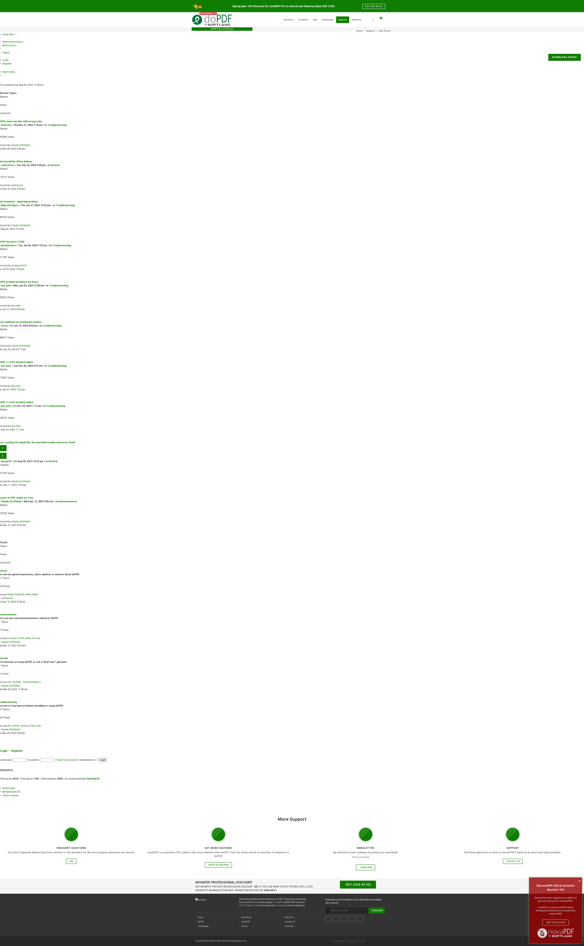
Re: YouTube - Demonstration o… (25, 682)
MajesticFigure (9, 205)
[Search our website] (389, 19)
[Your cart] (379, 19)
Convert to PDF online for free (24, 638)
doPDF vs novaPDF (218, 865)
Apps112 (252, 905)
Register (17, 750)
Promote (289, 926)
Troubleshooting (57, 125)
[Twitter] (336, 919)
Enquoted (281, 905)
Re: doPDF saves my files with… (25, 725)
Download (246, 917)
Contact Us (513, 861)
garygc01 (6, 461)
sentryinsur (7, 165)
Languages (203, 926)
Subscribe (365, 867)
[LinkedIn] (344, 919)
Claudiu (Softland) (20, 145)
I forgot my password (66, 759)
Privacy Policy (338, 941)
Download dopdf (564, 57)
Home (201, 917)
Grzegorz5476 (19, 265)
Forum (245, 926)
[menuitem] (12, 41)
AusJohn (6, 285)
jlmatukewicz (8, 245)
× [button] (579, 880)
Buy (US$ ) (373, 6)
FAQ (72, 861)
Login (3, 750)
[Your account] (384, 18)
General (55, 165)
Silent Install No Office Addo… (24, 594)
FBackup (254, 902)
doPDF (201, 921)
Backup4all (244, 902)
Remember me (88, 760)
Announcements (67, 501)
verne (4, 325)
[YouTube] (352, 919)
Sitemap (352, 941)
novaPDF (279, 902)
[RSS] (360, 919)
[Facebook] (328, 919)
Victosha (6, 125)
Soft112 (243, 905)
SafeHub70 (93, 778)
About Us (289, 917)
